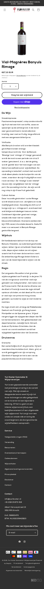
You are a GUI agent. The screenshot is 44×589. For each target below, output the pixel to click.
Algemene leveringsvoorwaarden (19, 469)
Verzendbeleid (16, 567)
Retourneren (10, 448)
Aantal (4, 81)
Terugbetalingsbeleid (32, 563)
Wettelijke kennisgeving (32, 570)
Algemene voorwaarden (14, 570)
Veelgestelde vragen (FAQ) (16, 437)
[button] (4, 9)
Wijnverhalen (10, 464)
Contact (8, 485)
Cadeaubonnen (11, 458)
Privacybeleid (10, 474)
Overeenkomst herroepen (15, 453)
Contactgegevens (29, 567)
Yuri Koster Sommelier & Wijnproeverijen (22, 560)
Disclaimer (9, 480)
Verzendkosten (21, 75)
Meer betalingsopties (22, 107)
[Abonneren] (35, 533)
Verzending (9, 442)
